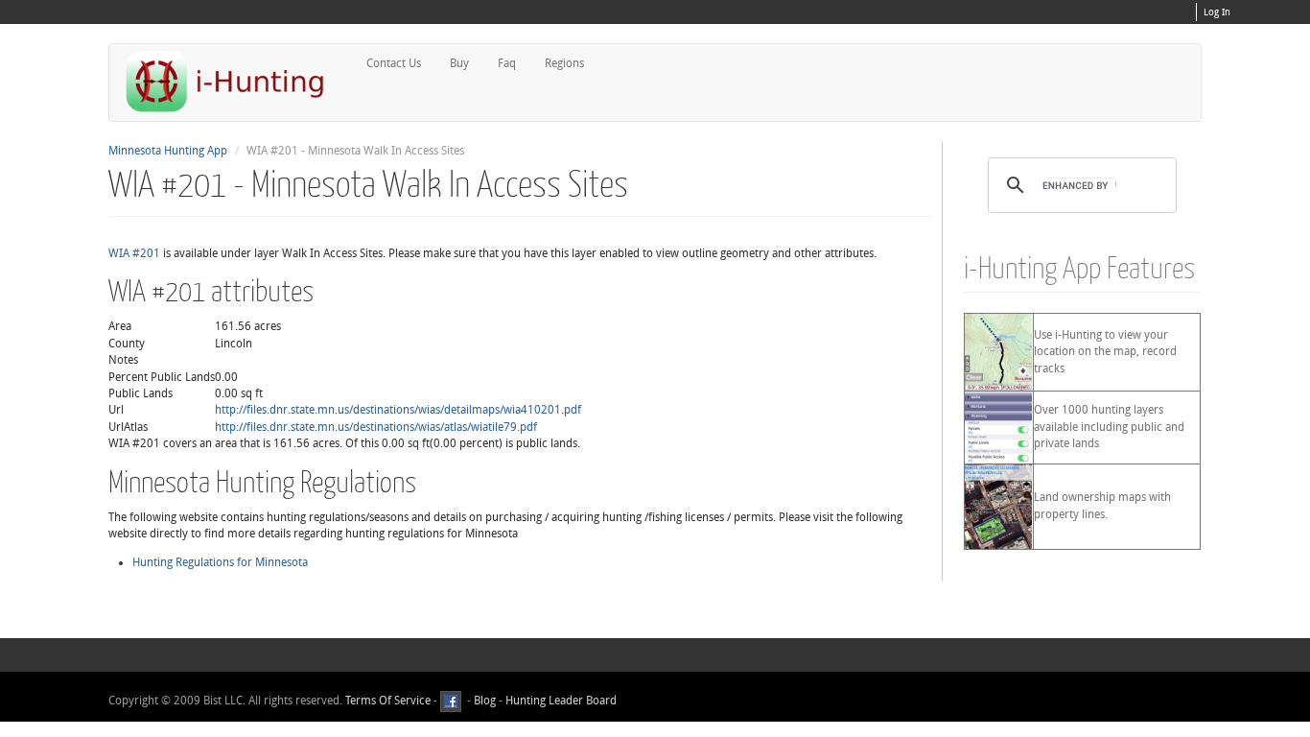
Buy (459, 63)
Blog (485, 700)
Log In (1217, 12)
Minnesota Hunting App (167, 150)
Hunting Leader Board (560, 700)
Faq (507, 63)
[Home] (233, 81)
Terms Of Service (388, 700)
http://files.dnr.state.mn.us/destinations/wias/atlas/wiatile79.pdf (376, 427)
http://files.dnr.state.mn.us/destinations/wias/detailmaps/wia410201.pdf (398, 409)
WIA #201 (134, 253)
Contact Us (393, 63)
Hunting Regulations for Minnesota (220, 562)
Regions (564, 63)
